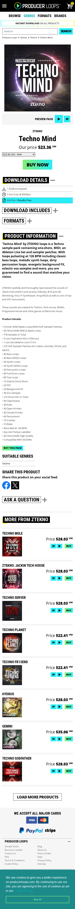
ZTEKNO (37, 131)
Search (66, 31)
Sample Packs (12, 846)
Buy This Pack (13, 448)
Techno (6, 463)
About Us (42, 849)
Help (40, 856)
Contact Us (10, 853)
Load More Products (37, 797)
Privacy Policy (44, 860)
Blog (40, 846)
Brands (60, 16)
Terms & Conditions (15, 860)
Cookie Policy (23, 890)
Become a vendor (14, 849)
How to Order (44, 853)
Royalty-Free (24, 200)
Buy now (37, 165)
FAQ (7, 856)
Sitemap (42, 863)
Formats (44, 16)
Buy (68, 546)
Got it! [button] (38, 899)
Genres (29, 16)
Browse (15, 16)
